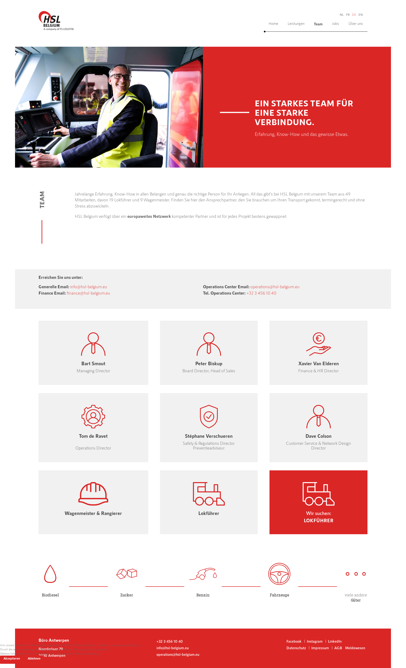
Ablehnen (34, 658)
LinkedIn (335, 641)
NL (342, 14)
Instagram (315, 641)
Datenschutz (203, 666)
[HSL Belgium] (56, 20)
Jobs (335, 23)
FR (348, 14)
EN (361, 14)
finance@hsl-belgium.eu (88, 293)
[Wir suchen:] (318, 502)
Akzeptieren (12, 658)
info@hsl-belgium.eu (88, 286)
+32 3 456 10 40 (261, 293)
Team (318, 24)
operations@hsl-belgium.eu (275, 286)
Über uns (355, 23)
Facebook (293, 641)
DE (354, 14)
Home (273, 23)
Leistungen (296, 23)
